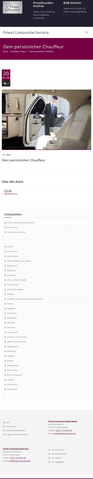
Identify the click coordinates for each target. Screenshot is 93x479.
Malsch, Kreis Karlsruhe (17, 342)
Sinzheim (11, 380)
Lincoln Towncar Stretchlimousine (21, 222)
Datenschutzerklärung (15, 430)
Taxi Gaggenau (57, 462)
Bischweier (11, 275)
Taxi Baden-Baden (59, 454)
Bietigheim (11, 270)
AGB (8, 422)
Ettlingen (11, 294)
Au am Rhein (12, 251)
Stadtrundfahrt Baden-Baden (19, 261)
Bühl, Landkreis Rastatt (16, 280)
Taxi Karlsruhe (57, 450)
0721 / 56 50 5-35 (18, 458)
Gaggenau (11, 308)
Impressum (11, 426)
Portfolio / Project (18, 51)
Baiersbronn (12, 265)
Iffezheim (11, 323)
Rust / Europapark (14, 375)
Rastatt (10, 361)
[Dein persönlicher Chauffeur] (46, 120)
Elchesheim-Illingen (15, 289)
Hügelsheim (12, 318)
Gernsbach (11, 313)
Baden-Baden (12, 256)
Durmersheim (13, 284)
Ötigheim (11, 356)
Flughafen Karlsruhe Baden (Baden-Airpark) (25, 299)
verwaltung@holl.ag (77, 11)
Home (5, 51)
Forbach (10, 304)
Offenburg (11, 351)
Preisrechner (12, 227)
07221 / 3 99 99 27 (64, 430)
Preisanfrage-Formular (16, 232)
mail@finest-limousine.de (65, 433)
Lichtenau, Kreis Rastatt (17, 337)
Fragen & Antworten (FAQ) (17, 434)
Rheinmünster (13, 365)
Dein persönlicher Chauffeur (23, 160)
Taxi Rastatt (56, 458)
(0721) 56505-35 (48, 12)
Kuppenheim (12, 332)
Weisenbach (12, 389)
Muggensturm (13, 346)
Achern (10, 246)
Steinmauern (12, 384)
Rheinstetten (12, 370)
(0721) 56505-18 (78, 8)
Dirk (8, 155)
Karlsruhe (11, 327)
